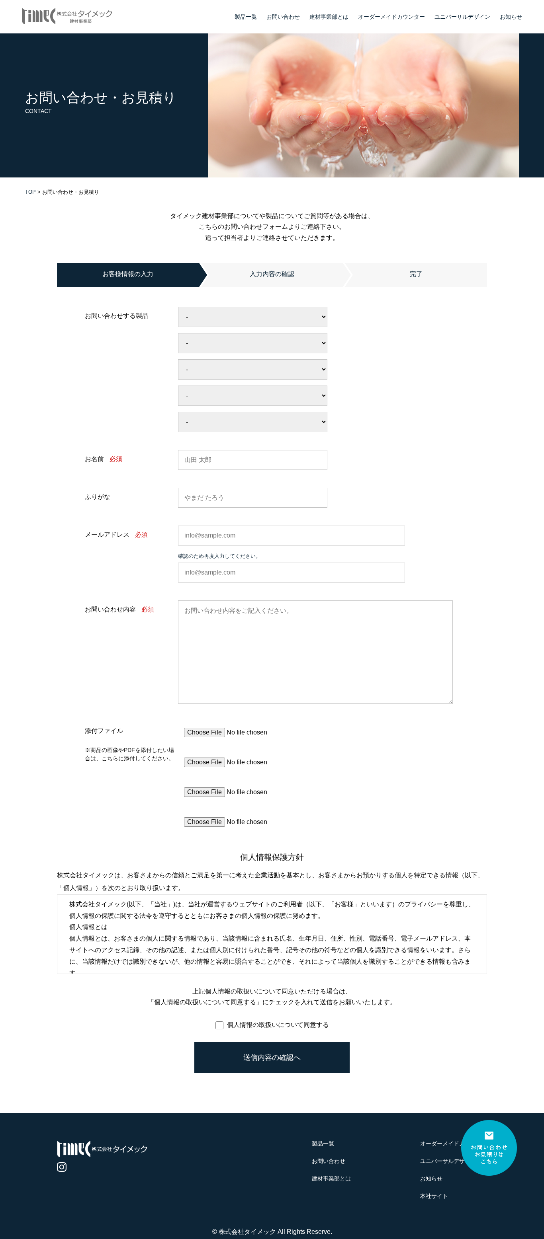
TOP (30, 192)
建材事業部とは (328, 17)
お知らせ (511, 17)
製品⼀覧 (246, 17)
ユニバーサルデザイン (462, 17)
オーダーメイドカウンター (391, 17)
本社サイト (434, 1196)
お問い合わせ (283, 17)
